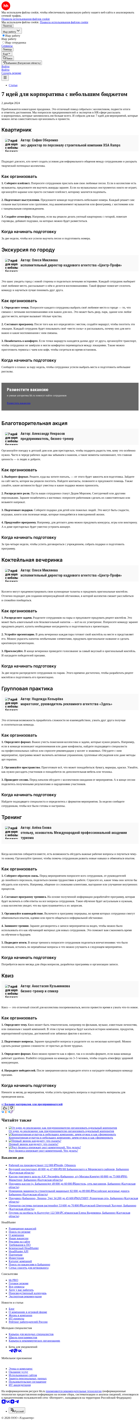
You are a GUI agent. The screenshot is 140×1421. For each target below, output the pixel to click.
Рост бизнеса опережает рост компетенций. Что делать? (43, 1150)
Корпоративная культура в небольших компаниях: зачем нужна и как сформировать (61, 1137)
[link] (7, 58)
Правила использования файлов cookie (64, 22)
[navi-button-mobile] (5, 78)
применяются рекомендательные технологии (74, 1391)
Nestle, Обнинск (66, 1165)
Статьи (13, 85)
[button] (5, 66)
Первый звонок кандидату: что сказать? (33, 1144)
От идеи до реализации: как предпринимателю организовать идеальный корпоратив (61, 1131)
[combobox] (17, 1410)
